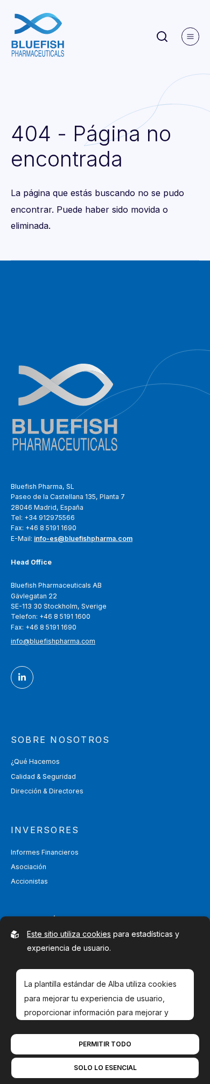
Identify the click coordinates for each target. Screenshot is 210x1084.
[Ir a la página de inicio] (38, 37)
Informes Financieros (45, 852)
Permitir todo (105, 1044)
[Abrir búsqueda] (162, 36)
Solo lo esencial (105, 1068)
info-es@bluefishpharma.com (83, 538)
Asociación (28, 867)
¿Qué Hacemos (35, 761)
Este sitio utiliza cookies (69, 933)
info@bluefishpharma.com (53, 641)
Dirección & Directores (47, 791)
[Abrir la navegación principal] (190, 36)
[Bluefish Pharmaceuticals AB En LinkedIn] (22, 677)
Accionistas (29, 881)
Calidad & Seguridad (43, 776)
